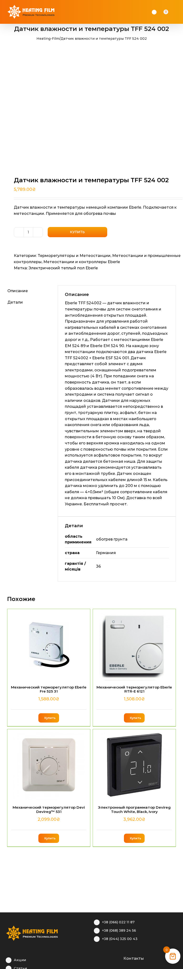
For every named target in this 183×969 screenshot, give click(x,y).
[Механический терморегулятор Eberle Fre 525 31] (48, 644)
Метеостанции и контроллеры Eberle (81, 262)
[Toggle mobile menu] (179, 12)
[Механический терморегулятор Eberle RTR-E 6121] (134, 644)
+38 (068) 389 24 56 (119, 930)
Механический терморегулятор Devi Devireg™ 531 (49, 809)
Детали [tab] (15, 302)
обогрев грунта (111, 539)
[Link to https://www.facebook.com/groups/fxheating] (96, 958)
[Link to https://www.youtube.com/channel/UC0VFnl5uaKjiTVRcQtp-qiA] (111, 958)
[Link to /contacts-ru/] (118, 958)
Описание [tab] (17, 291)
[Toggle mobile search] (172, 12)
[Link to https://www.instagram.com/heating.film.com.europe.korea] (103, 958)
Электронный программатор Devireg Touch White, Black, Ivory (134, 809)
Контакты (133, 958)
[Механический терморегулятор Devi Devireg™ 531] (48, 765)
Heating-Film (47, 38)
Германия (106, 553)
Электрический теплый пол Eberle (63, 268)
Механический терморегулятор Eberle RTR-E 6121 (134, 689)
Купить (77, 232)
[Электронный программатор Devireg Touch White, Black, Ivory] (134, 765)
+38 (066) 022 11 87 (118, 922)
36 (98, 566)
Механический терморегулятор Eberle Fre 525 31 (48, 689)
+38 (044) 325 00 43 (119, 939)
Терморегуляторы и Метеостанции (74, 255)
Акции (20, 960)
